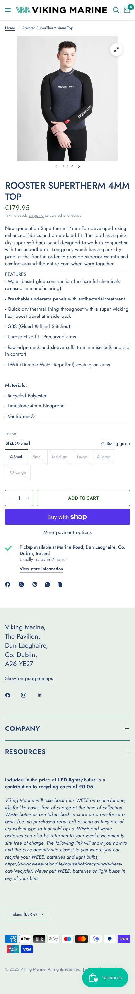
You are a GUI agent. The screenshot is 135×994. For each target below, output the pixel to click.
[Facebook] (9, 584)
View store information (41, 569)
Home (10, 28)
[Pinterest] (36, 584)
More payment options (67, 532)
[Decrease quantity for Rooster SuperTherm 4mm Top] (10, 498)
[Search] (116, 10)
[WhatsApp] (49, 584)
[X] (23, 584)
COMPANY (22, 728)
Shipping (36, 215)
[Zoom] (116, 49)
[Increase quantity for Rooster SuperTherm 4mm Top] (28, 498)
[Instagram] (28, 695)
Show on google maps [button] (29, 678)
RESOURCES (25, 752)
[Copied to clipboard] (61, 584)
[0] (126, 10)
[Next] (79, 166)
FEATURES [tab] (15, 274)
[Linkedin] (44, 695)
